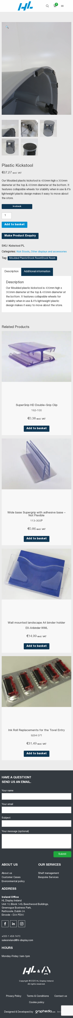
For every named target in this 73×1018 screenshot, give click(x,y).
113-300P (36, 521)
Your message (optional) (15, 831)
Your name (7, 791)
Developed (24, 1012)
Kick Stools (23, 252)
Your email (7, 804)
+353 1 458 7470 (11, 936)
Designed (9, 1012)
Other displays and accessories (49, 252)
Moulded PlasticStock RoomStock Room (32, 258)
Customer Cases (11, 877)
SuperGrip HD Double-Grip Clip (36, 405)
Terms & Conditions (38, 996)
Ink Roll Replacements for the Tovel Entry (36, 730)
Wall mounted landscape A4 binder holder (36, 623)
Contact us (60, 996)
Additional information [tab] (37, 271)
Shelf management (48, 873)
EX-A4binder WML (36, 628)
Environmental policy (13, 881)
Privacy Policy (13, 996)
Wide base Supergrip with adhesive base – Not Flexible (36, 514)
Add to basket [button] (36, 428)
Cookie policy (36, 1002)
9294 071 (36, 735)
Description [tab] (11, 271)
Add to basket (14, 224)
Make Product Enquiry (20, 236)
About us (7, 873)
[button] (7, 27)
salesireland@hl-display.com (17, 940)
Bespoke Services (48, 877)
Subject (6, 818)
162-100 (36, 410)
